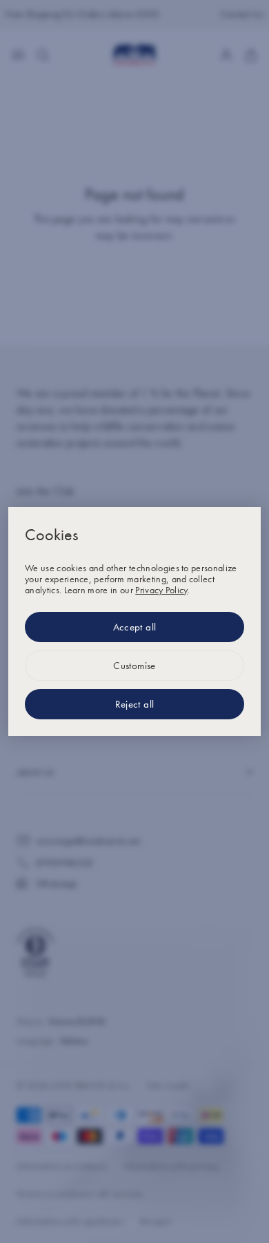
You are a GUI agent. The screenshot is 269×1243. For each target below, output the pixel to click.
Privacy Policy (161, 590)
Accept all (135, 627)
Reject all (135, 704)
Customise (134, 665)
